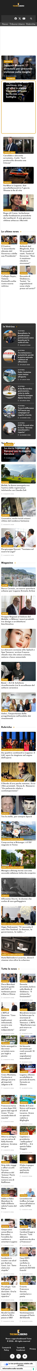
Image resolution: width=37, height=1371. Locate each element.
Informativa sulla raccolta (13, 1368)
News (5, 24)
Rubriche (30, 24)
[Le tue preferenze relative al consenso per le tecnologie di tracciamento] (33, 1369)
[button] (12, 1356)
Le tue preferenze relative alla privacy (21, 1364)
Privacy (33, 1349)
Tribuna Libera (17, 24)
